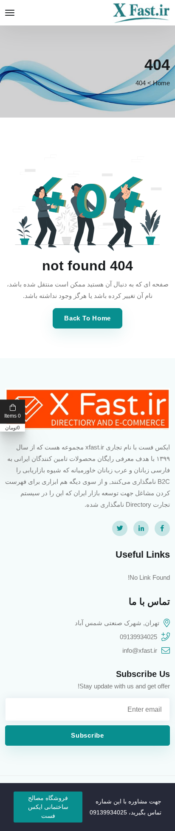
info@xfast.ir (139, 650)
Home (161, 83)
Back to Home (87, 318)
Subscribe (87, 735)
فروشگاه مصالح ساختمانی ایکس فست (48, 807)
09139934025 (138, 636)
